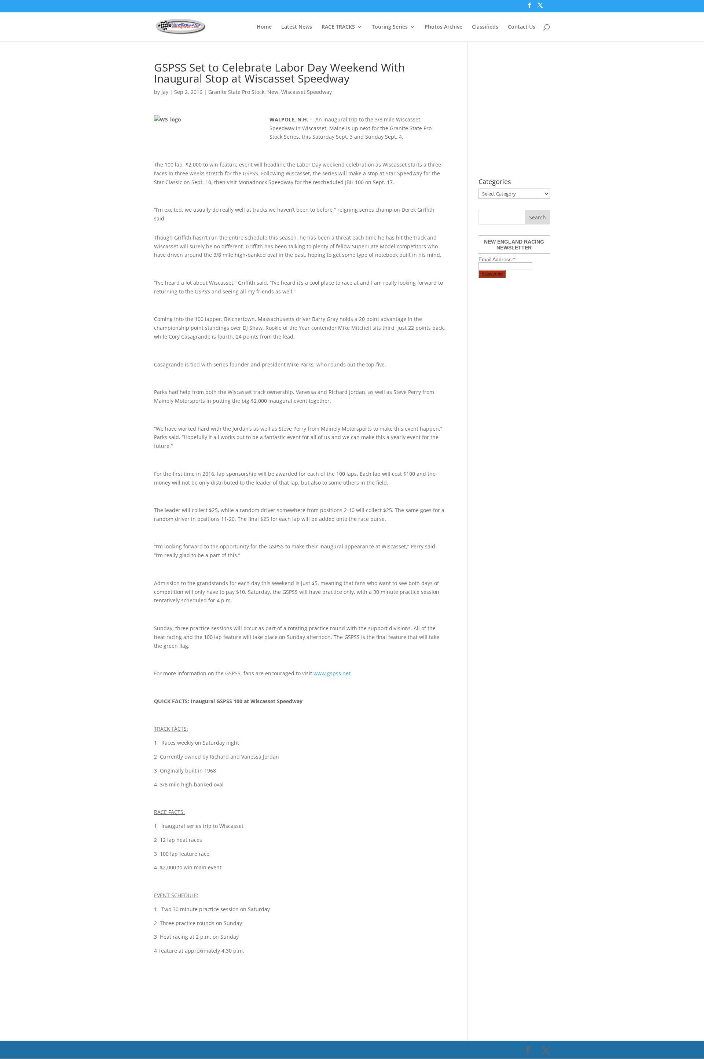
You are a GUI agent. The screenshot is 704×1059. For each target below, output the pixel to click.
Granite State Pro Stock (236, 91)
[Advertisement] (287, 981)
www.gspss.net (332, 673)
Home (264, 27)
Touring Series (390, 27)
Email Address (496, 259)
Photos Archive (443, 27)
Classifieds (485, 27)
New (272, 91)
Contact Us (521, 27)
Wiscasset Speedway (306, 91)
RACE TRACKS (338, 27)
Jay (164, 91)
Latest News (296, 27)
